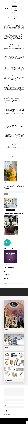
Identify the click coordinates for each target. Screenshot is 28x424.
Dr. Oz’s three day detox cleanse (12, 68)
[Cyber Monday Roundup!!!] (14, 367)
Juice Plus (10, 107)
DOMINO (5, 271)
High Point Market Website (7, 275)
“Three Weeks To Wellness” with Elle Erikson (16, 80)
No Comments (14, 12)
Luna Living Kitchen (18, 116)
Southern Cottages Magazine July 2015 (9, 267)
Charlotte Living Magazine (7, 268)
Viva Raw (13, 116)
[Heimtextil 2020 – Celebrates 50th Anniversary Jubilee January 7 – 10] (14, 342)
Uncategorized (6, 329)
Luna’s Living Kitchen (18, 126)
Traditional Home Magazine (7, 270)
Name (5, 398)
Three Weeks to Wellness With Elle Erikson (14, 123)
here (17, 35)
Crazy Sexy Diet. (18, 46)
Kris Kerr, (5, 45)
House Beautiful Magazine (7, 274)
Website (5, 405)
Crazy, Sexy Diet (12, 37)
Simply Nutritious (7, 133)
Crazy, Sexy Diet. (18, 34)
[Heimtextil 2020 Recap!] (14, 316)
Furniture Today (6, 278)
